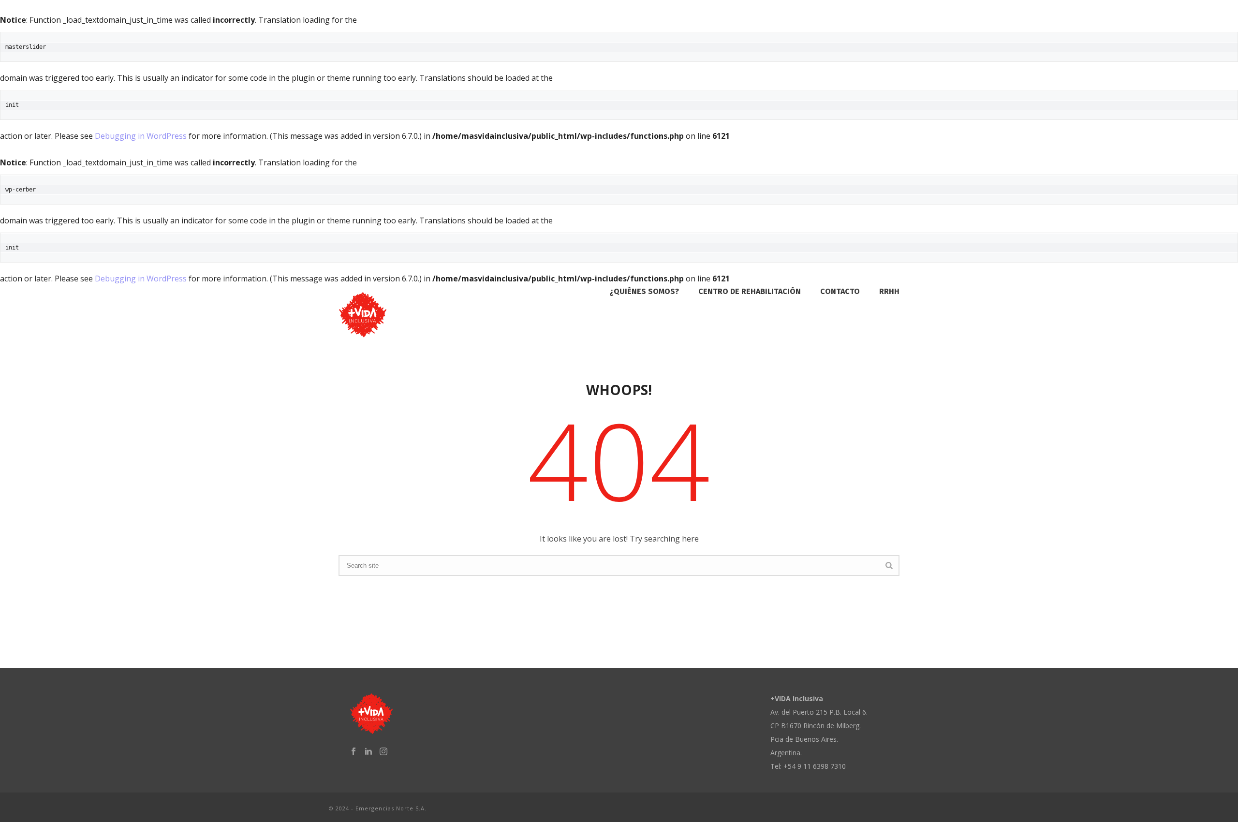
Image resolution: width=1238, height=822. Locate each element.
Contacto (840, 291)
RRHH (889, 291)
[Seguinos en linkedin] (368, 751)
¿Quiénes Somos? (644, 291)
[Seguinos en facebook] (353, 751)
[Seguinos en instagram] (383, 751)
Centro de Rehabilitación (749, 291)
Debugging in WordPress (141, 136)
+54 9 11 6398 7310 (814, 766)
